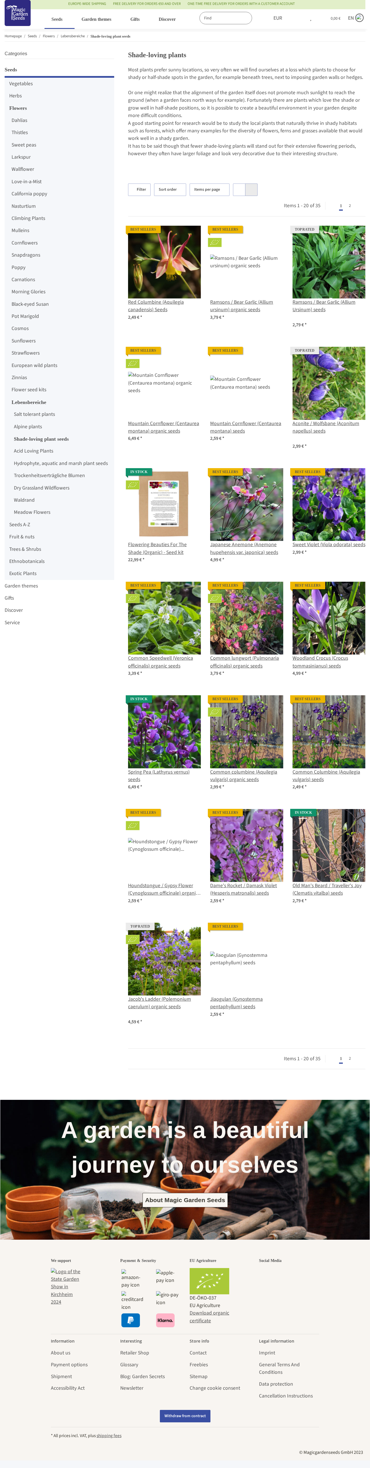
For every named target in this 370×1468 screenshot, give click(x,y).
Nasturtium (24, 206)
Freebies (199, 1364)
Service (12, 622)
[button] (298, 18)
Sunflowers (24, 340)
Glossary (129, 1364)
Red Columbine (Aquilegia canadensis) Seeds (156, 306)
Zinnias (19, 377)
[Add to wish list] (191, 235)
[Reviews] (303, 317)
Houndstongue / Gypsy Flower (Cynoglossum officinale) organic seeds (163, 889)
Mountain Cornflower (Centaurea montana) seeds (245, 427)
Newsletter (131, 1388)
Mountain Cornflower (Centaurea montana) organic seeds (163, 427)
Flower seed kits (29, 389)
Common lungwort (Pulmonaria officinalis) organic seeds (244, 662)
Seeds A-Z (19, 524)
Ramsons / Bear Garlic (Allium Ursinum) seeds (324, 306)
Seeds (11, 70)
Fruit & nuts (21, 536)
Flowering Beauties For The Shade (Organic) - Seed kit (157, 548)
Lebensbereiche (29, 402)
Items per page (207, 189)
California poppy (29, 193)
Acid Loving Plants (33, 451)
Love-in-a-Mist (27, 181)
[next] (359, 206)
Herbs (15, 95)
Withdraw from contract (185, 1416)
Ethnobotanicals (27, 561)
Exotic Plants (22, 573)
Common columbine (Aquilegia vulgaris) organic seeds (243, 775)
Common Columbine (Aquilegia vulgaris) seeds (326, 775)
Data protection (276, 1384)
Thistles (20, 132)
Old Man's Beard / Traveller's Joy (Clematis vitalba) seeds (327, 889)
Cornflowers (25, 242)
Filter (141, 189)
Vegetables (21, 83)
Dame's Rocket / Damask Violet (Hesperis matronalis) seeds (243, 889)
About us (60, 1352)
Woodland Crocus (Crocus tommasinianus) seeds (320, 662)
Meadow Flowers (32, 512)
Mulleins (20, 230)
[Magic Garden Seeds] (18, 19)
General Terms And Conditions (279, 1368)
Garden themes (21, 586)
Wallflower (23, 169)
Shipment (61, 1376)
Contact (198, 1352)
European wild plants (34, 365)
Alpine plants (28, 426)
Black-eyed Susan (30, 304)
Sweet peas (24, 145)
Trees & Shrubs (25, 549)
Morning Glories (28, 291)
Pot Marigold (25, 316)
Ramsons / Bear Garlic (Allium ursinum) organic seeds (241, 306)
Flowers (18, 108)
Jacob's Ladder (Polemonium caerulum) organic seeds (159, 1003)
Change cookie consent (215, 1388)
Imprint (267, 1352)
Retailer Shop (134, 1352)
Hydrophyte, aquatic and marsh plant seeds (61, 463)
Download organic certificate (209, 1316)
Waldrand (24, 500)
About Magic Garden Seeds (185, 1200)
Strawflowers (26, 353)
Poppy (18, 267)
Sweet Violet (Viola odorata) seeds (329, 544)
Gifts (9, 598)
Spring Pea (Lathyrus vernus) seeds (159, 775)
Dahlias (19, 120)
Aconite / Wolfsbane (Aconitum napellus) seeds (326, 427)
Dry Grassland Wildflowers (41, 488)
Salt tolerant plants (34, 414)
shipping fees (109, 1435)
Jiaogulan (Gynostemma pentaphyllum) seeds (236, 1003)
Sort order (168, 189)
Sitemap (199, 1376)
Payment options (69, 1364)
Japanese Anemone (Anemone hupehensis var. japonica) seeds (244, 548)
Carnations (23, 279)
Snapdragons (26, 255)
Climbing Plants (28, 218)
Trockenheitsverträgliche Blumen (49, 475)
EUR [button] (277, 18)
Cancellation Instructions (286, 1396)
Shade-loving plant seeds (41, 439)
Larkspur (21, 157)
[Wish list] (310, 18)
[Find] (258, 18)
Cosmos (20, 328)
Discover (14, 610)
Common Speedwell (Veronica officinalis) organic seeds (160, 662)
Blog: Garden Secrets (142, 1376)
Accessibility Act (68, 1388)
